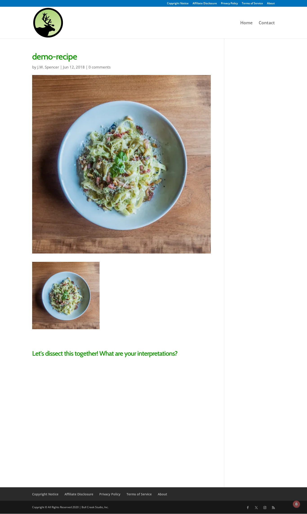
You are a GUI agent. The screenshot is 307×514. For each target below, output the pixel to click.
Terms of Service (252, 3)
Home (246, 23)
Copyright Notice (178, 3)
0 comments (100, 67)
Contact (267, 23)
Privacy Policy (229, 3)
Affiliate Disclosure (205, 3)
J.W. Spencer (48, 67)
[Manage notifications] (296, 504)
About (271, 3)
